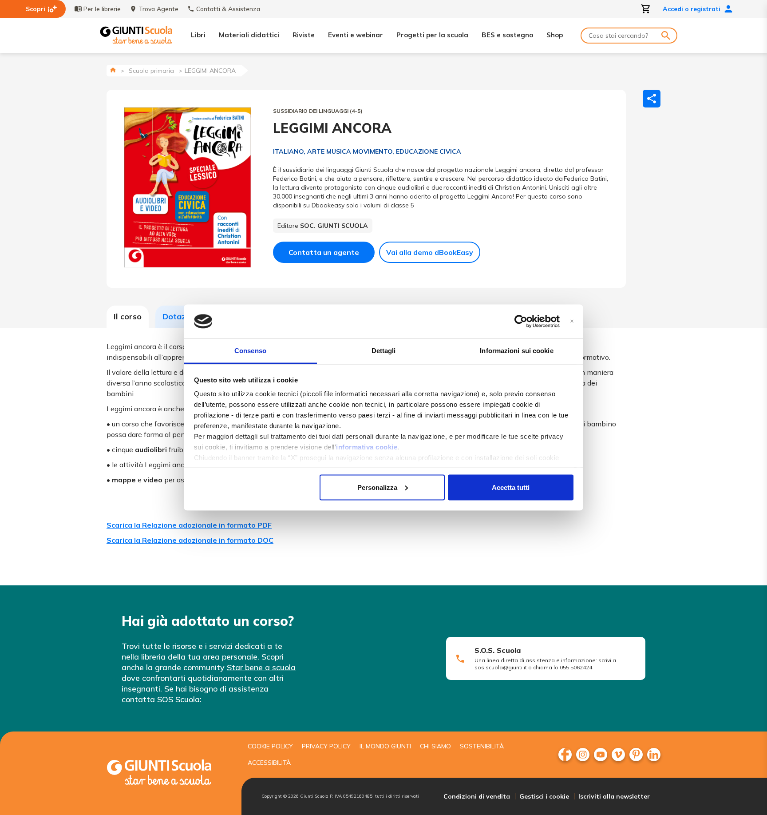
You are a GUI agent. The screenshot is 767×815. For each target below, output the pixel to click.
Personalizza (377, 487)
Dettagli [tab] (384, 350)
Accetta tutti (511, 487)
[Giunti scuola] (168, 773)
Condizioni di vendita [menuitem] (476, 796)
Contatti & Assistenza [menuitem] (228, 8)
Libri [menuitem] (198, 35)
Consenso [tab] (250, 350)
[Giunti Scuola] (136, 35)
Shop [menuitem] (554, 35)
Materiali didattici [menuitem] (249, 35)
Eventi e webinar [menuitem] (355, 35)
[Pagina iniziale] (113, 70)
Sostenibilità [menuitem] (482, 746)
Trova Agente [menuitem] (158, 8)
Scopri (35, 9)
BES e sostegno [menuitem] (507, 35)
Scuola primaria (151, 71)
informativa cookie (366, 447)
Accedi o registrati (691, 9)
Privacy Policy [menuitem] (326, 746)
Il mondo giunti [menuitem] (385, 746)
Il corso (128, 316)
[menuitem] (565, 754)
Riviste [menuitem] (304, 35)
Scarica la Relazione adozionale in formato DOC (190, 540)
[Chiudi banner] (571, 321)
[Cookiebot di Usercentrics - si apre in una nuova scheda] (521, 321)
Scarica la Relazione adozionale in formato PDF (189, 525)
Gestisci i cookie (544, 796)
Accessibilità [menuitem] (269, 763)
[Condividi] (651, 98)
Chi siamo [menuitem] (435, 746)
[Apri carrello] (645, 9)
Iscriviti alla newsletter (614, 796)
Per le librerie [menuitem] (102, 8)
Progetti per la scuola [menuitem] (432, 35)
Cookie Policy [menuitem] (270, 746)
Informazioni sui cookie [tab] (516, 350)
